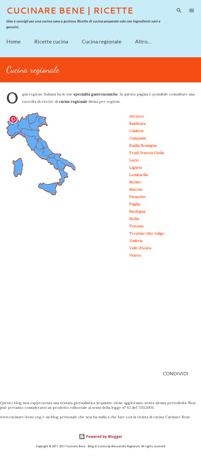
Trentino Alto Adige (146, 233)
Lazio (134, 160)
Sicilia (134, 218)
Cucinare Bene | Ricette (69, 10)
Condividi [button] (175, 373)
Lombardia (138, 174)
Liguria (135, 167)
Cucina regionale (101, 41)
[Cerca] (179, 9)
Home (13, 41)
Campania (137, 138)
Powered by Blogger (103, 436)
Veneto (135, 255)
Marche (136, 189)
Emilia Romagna (143, 145)
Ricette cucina (51, 41)
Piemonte (137, 196)
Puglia (134, 204)
